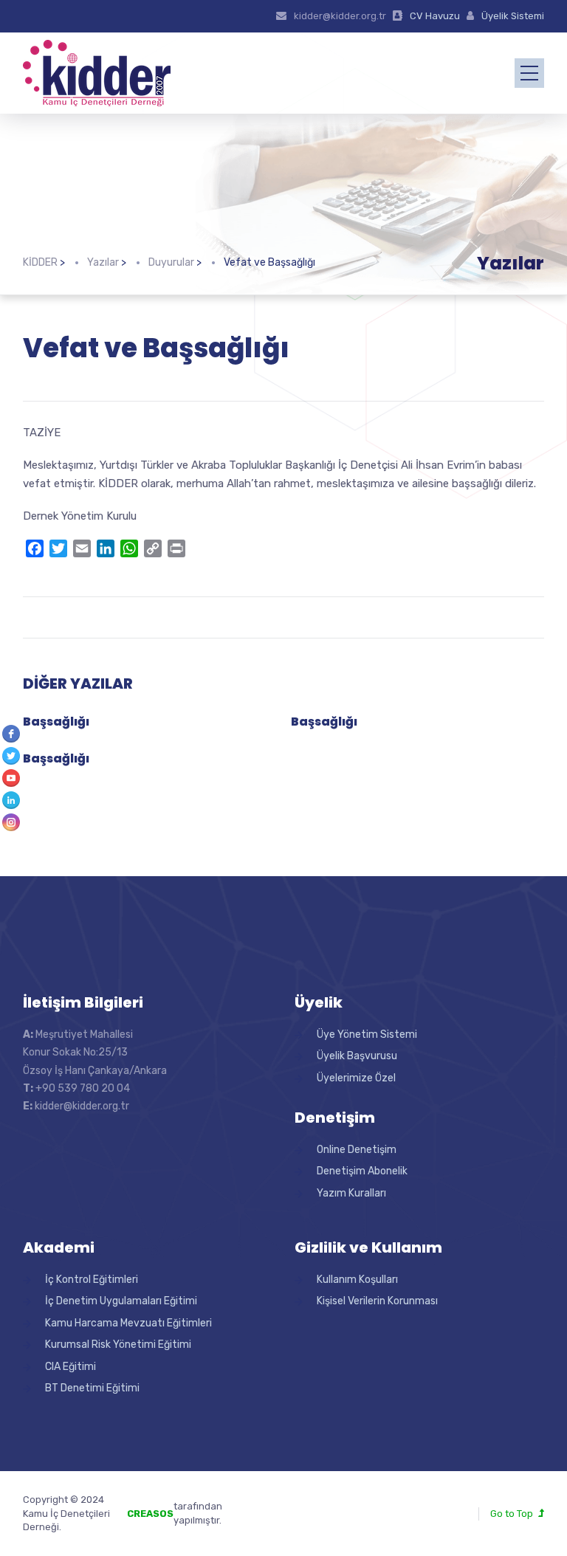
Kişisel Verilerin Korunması (377, 1301)
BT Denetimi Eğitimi (92, 1388)
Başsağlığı (56, 721)
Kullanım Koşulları (357, 1279)
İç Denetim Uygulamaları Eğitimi (121, 1301)
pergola (240, 1506)
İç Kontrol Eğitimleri (91, 1279)
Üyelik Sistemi (512, 15)
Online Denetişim (356, 1149)
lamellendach (253, 1520)
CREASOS (150, 1513)
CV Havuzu (435, 15)
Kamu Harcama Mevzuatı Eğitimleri (128, 1323)
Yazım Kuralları (351, 1193)
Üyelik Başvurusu (357, 1056)
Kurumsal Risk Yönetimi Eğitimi (118, 1344)
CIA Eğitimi (70, 1366)
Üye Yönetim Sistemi (367, 1034)
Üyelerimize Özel (356, 1078)
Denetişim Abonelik (362, 1171)
